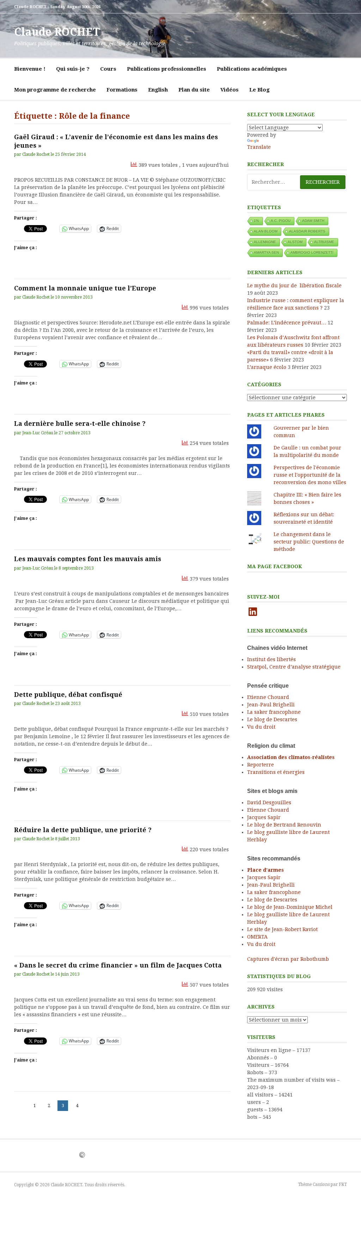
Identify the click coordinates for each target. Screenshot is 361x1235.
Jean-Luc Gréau (37, 432)
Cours (108, 69)
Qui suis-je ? (73, 69)
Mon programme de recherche (55, 90)
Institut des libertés (271, 659)
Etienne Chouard (268, 697)
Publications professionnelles (166, 69)
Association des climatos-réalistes (291, 757)
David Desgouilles (269, 802)
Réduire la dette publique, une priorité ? (83, 830)
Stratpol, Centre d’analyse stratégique (294, 667)
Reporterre (260, 765)
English (158, 90)
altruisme (324, 242)
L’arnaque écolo (266, 367)
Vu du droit (261, 727)
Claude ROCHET (57, 32)
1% (256, 221)
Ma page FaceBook (274, 566)
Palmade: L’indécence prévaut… (286, 322)
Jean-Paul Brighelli (271, 704)
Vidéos (229, 90)
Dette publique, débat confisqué (68, 694)
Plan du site (194, 90)
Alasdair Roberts (307, 231)
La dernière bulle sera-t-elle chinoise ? (80, 423)
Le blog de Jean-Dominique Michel (289, 907)
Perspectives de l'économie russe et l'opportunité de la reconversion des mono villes (310, 475)
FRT (343, 1184)
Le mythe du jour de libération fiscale (294, 285)
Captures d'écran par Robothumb (288, 959)
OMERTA (257, 937)
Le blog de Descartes (272, 719)
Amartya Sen (266, 252)
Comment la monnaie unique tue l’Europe (85, 288)
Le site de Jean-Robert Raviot (282, 929)
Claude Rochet (36, 154)
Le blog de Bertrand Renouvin (284, 825)
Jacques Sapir (264, 817)
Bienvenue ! (29, 69)
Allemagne (265, 242)
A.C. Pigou (280, 221)
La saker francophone (274, 712)
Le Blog (259, 90)
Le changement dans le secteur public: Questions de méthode (309, 541)
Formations (121, 90)
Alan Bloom (265, 231)
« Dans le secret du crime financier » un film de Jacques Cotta (118, 965)
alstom (295, 242)
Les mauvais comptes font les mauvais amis (87, 559)
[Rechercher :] (297, 182)
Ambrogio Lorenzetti (312, 252)
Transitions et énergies (276, 772)
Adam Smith (313, 221)
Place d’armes (265, 870)
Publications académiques (252, 69)
